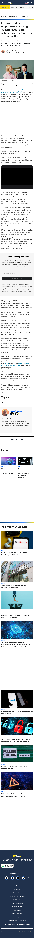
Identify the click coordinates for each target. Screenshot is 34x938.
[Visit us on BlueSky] (23, 877)
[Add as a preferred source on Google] (7, 866)
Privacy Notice (26, 286)
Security (12, 16)
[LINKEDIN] (17, 413)
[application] (17, 176)
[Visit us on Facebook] (6, 877)
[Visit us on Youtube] (17, 877)
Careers (17, 917)
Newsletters (17, 910)
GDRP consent (17, 914)
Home (3, 16)
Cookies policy (17, 907)
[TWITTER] (12, 413)
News (22, 52)
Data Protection (23, 16)
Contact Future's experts (17, 886)
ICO (3, 402)
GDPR (7, 363)
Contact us (17, 893)
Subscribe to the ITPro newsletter (22, 7)
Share (5, 84)
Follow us (20, 84)
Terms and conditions (17, 896)
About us (17, 889)
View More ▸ (17, 839)
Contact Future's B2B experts (17, 920)
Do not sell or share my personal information (17, 924)
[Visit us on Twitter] (12, 877)
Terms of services (23, 284)
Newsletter (29, 84)
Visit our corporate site (24, 860)
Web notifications (17, 903)
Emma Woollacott (13, 51)
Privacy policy (17, 900)
